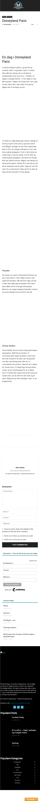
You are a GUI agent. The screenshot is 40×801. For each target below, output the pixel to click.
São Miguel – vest (9, 620)
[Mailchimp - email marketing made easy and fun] (15, 591)
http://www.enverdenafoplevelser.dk (20, 470)
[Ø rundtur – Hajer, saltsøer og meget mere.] (5, 733)
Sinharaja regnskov (9, 627)
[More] (24, 443)
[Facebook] (4, 443)
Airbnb (5, 606)
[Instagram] (20, 476)
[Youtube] (24, 476)
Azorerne (6, 613)
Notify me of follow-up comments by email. (18, 536)
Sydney (15, 743)
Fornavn (6, 570)
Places (4, 17)
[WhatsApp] (19, 443)
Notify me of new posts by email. (15, 539)
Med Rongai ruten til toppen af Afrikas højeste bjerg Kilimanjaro (18, 635)
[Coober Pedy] (5, 721)
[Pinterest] (14, 443)
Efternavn (6, 577)
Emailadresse (8, 563)
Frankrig (9, 17)
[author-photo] (20, 464)
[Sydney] (5, 746)
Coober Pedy (18, 717)
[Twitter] (9, 443)
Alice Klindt (7, 24)
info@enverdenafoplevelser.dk (20, 703)
